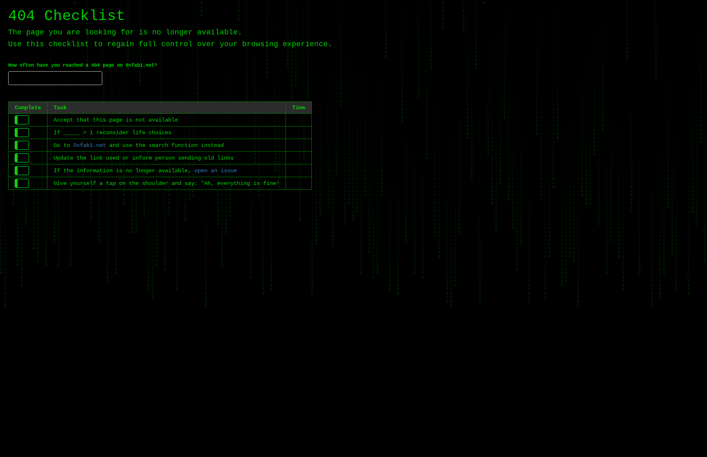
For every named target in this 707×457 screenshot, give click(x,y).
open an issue (215, 170)
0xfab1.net (89, 145)
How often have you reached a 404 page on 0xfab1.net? (82, 65)
